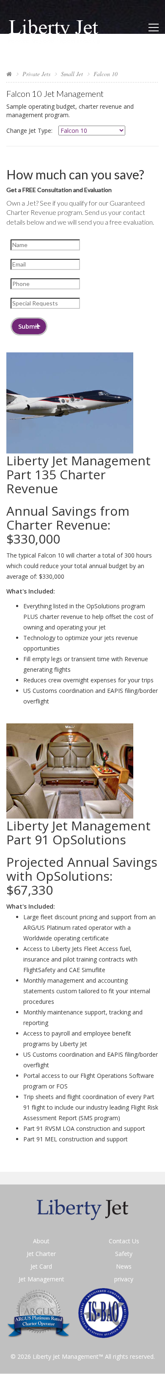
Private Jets (36, 74)
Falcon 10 (106, 74)
